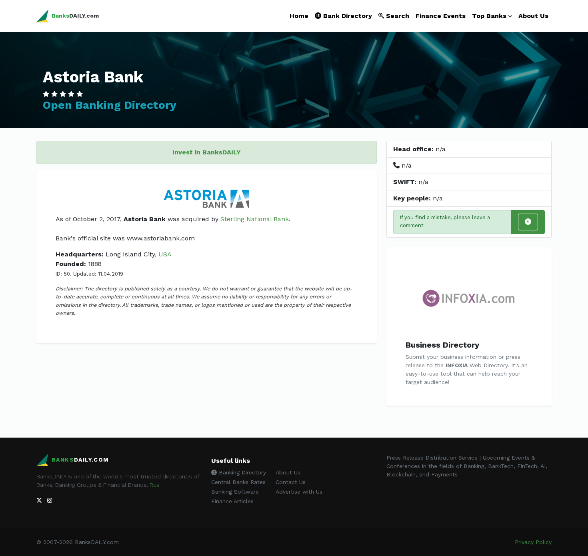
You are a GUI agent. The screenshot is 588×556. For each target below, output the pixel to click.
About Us (533, 16)
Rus (155, 485)
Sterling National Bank (254, 219)
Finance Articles (232, 501)
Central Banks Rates (238, 482)
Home (299, 16)
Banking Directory (241, 472)
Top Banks (489, 16)
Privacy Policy (533, 542)
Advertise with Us (299, 491)
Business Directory (442, 345)
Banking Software (235, 491)
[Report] (528, 222)
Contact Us (291, 482)
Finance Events (441, 16)
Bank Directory (346, 16)
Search (396, 16)
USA (165, 254)
